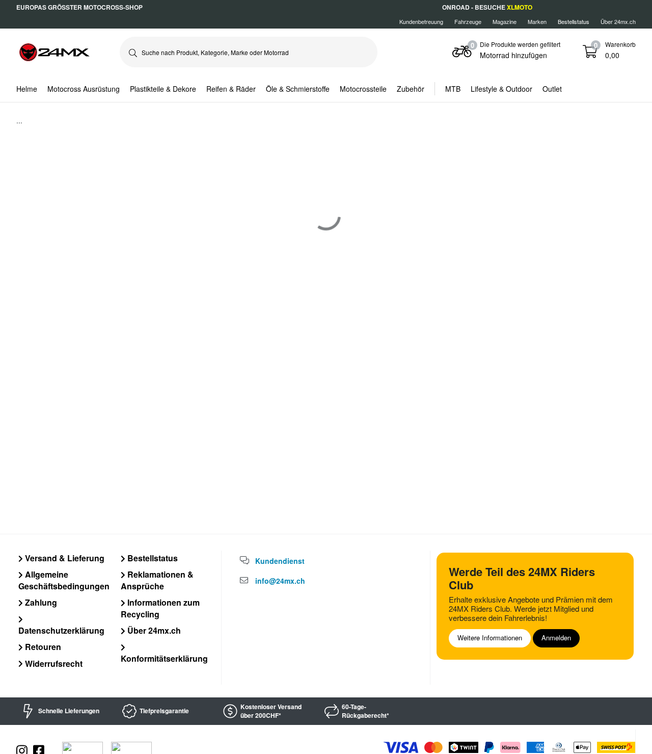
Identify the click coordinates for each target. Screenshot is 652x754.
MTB (452, 89)
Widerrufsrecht (53, 663)
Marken (537, 21)
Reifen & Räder (231, 89)
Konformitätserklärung (164, 658)
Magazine (505, 21)
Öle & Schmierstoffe (298, 89)
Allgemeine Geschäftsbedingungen (64, 579)
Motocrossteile (363, 89)
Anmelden (556, 637)
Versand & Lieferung (63, 558)
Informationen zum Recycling (160, 607)
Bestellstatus (151, 558)
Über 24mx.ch (618, 21)
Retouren (42, 647)
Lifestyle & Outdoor (501, 89)
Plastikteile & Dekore (163, 89)
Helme (26, 89)
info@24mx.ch (280, 581)
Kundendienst (280, 561)
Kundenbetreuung (421, 21)
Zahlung (40, 602)
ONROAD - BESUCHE (487, 7)
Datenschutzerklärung (61, 630)
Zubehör (410, 89)
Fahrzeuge (467, 21)
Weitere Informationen (489, 637)
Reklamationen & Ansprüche (157, 579)
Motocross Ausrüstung (83, 89)
